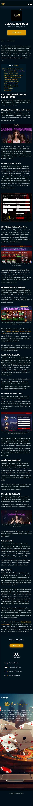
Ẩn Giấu (16, 65)
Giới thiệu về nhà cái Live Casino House (12, 69)
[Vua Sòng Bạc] (3, 3)
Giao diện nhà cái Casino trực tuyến (13, 75)
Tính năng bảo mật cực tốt (11, 86)
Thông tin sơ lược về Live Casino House (14, 71)
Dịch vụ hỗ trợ (7, 90)
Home (2, 41)
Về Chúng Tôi (5, 728)
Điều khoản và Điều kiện (7, 731)
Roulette (17, 331)
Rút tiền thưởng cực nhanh (11, 84)
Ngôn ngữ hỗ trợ (8, 88)
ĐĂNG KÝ (15, 33)
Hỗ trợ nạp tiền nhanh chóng (11, 81)
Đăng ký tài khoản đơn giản (11, 73)
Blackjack (22, 331)
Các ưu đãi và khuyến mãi (10, 79)
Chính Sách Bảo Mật (6, 733)
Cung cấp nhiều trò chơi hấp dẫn (12, 77)
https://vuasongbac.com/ (14, 750)
